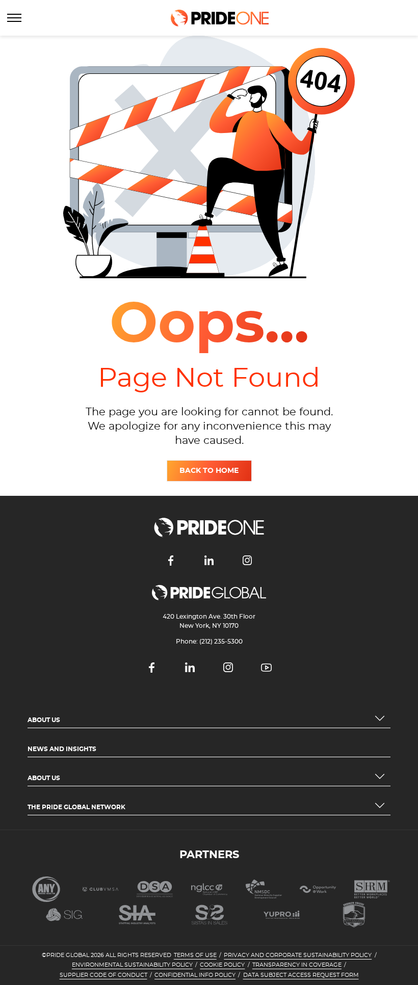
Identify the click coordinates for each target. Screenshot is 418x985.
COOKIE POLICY (222, 965)
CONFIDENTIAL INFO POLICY (195, 975)
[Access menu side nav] (14, 18)
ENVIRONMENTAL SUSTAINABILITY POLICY (132, 965)
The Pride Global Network (76, 807)
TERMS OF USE (195, 955)
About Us (44, 720)
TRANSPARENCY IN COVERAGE (297, 965)
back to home (209, 470)
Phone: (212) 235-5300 (209, 641)
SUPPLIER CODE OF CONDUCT (103, 975)
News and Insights (62, 749)
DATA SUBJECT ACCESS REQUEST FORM (301, 975)
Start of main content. (39, 39)
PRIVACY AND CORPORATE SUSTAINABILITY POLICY (298, 955)
